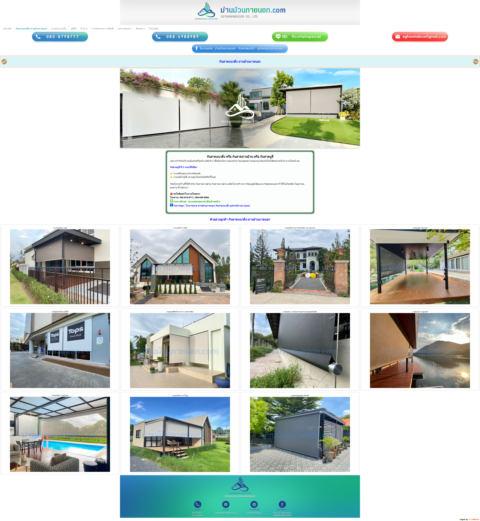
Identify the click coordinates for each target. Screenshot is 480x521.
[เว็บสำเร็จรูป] (469, 520)
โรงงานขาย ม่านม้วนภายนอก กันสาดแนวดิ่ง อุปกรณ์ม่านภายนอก (218, 205)
